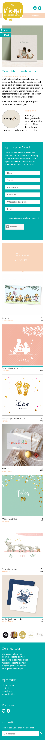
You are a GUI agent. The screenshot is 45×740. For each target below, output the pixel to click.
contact (5, 688)
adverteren (7, 691)
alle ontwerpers (9, 685)
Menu (37, 15)
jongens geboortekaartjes (14, 665)
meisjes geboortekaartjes (14, 662)
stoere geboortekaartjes (13, 656)
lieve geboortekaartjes (12, 668)
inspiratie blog (8, 694)
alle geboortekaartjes (12, 654)
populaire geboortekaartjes (15, 659)
